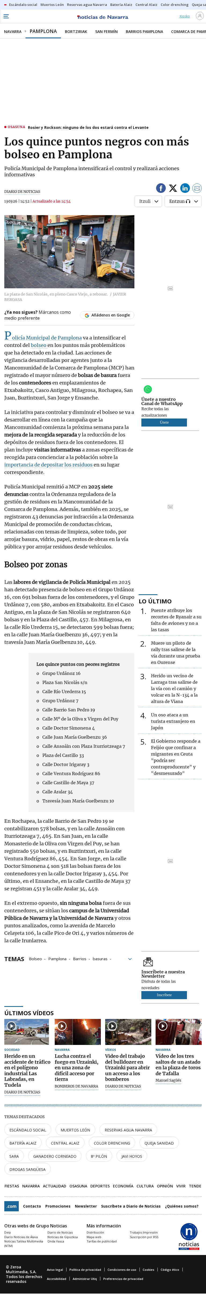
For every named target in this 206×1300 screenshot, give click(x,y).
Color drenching (112, 1143)
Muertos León (75, 1130)
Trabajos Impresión (144, 1232)
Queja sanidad (159, 1143)
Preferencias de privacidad (123, 1279)
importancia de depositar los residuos (49, 465)
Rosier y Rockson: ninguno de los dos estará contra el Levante (88, 127)
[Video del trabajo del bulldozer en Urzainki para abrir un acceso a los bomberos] (128, 1032)
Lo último (155, 601)
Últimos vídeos (29, 1013)
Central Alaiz (65, 1143)
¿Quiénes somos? (181, 1206)
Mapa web (94, 1237)
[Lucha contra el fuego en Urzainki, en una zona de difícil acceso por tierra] (78, 1032)
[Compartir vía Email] (197, 189)
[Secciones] (6, 16)
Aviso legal (55, 1270)
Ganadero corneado (54, 1156)
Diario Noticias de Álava (21, 1237)
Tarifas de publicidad (102, 1241)
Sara (14, 1156)
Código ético (170, 1270)
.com (11, 1206)
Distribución (95, 1232)
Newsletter (86, 1206)
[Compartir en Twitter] (173, 189)
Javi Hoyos (132, 1156)
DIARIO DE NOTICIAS (22, 191)
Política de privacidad (85, 1270)
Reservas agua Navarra (128, 1130)
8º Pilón (99, 1156)
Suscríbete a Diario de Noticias (131, 1206)
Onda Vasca (55, 1241)
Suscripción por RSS (144, 1237)
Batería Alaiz (22, 1143)
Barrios (79, 958)
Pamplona (57, 958)
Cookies (148, 1270)
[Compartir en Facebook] (161, 189)
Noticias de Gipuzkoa (62, 1237)
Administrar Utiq (85, 1279)
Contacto (32, 1206)
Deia (7, 1232)
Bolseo (35, 958)
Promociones (58, 1206)
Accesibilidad (56, 1279)
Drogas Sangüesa (27, 1169)
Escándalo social (27, 1130)
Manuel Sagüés (168, 1080)
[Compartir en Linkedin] (185, 189)
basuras (100, 958)
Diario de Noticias (60, 1232)
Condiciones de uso (122, 1270)
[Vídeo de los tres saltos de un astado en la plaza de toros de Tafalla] (179, 1032)
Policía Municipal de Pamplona (43, 338)
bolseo (39, 345)
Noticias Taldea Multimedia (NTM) (23, 1243)
